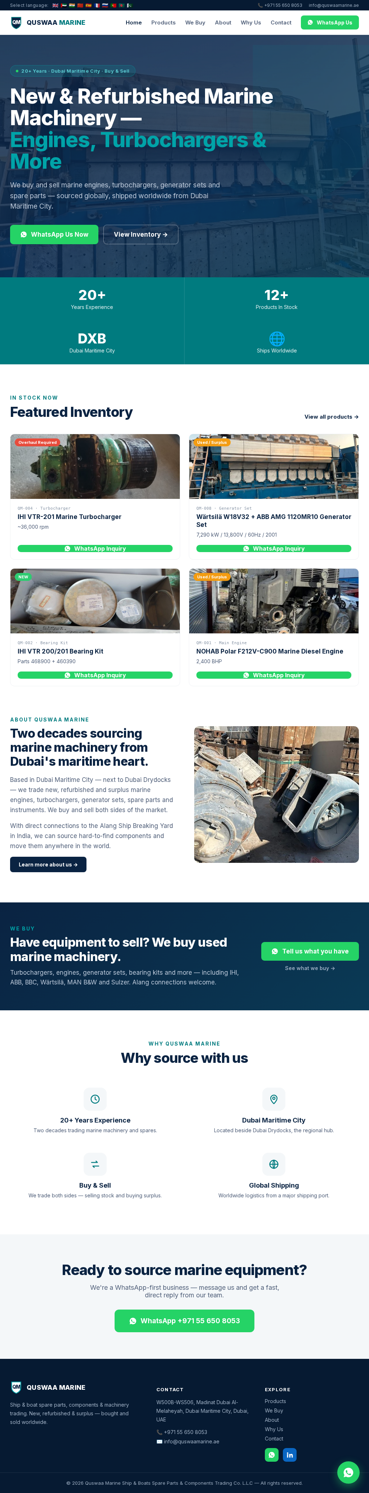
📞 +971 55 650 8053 (280, 5)
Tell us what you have (315, 951)
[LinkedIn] (290, 1455)
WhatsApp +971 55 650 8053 (190, 1321)
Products (163, 22)
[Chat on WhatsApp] (348, 1472)
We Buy (195, 22)
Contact (281, 22)
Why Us (251, 22)
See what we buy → (310, 968)
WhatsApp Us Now (59, 234)
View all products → (331, 416)
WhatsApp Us (334, 22)
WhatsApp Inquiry (100, 548)
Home (134, 22)
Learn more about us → (48, 864)
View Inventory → (141, 234)
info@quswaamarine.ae (334, 5)
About (223, 22)
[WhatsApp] (272, 1455)
